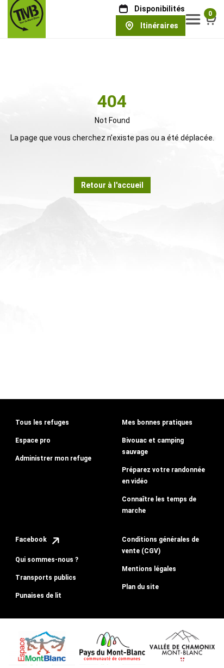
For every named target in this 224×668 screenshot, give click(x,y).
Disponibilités (159, 8)
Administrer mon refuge (53, 458)
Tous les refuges (42, 422)
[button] (193, 19)
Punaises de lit (38, 595)
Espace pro (33, 440)
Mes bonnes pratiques (157, 422)
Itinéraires (159, 25)
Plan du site (140, 587)
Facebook (31, 539)
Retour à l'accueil (112, 185)
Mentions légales (149, 569)
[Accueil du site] (27, 18)
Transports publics (45, 577)
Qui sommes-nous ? (46, 559)
